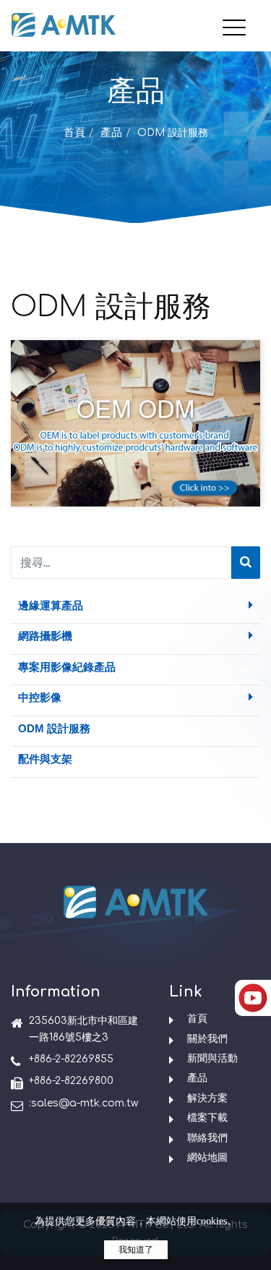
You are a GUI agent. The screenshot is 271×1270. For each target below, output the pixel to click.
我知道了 (136, 1250)
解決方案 (207, 1098)
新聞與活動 (212, 1058)
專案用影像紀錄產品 (67, 667)
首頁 (74, 133)
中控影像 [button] (39, 697)
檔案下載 (207, 1117)
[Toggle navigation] (238, 16)
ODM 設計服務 (54, 728)
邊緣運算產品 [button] (50, 605)
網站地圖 (207, 1157)
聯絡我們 (207, 1138)
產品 (111, 133)
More (135, 449)
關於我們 (207, 1038)
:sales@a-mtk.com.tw (83, 1103)
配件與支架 (45, 759)
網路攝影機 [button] (45, 636)
